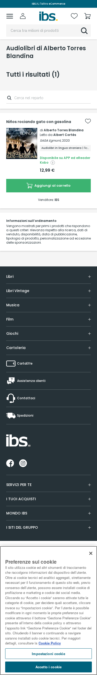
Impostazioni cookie (48, 653)
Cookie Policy (50, 643)
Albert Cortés (64, 135)
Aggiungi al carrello (52, 185)
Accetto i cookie (48, 666)
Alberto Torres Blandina (64, 130)
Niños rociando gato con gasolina (38, 121)
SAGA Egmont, (50, 140)
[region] (48, 610)
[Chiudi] (90, 553)
